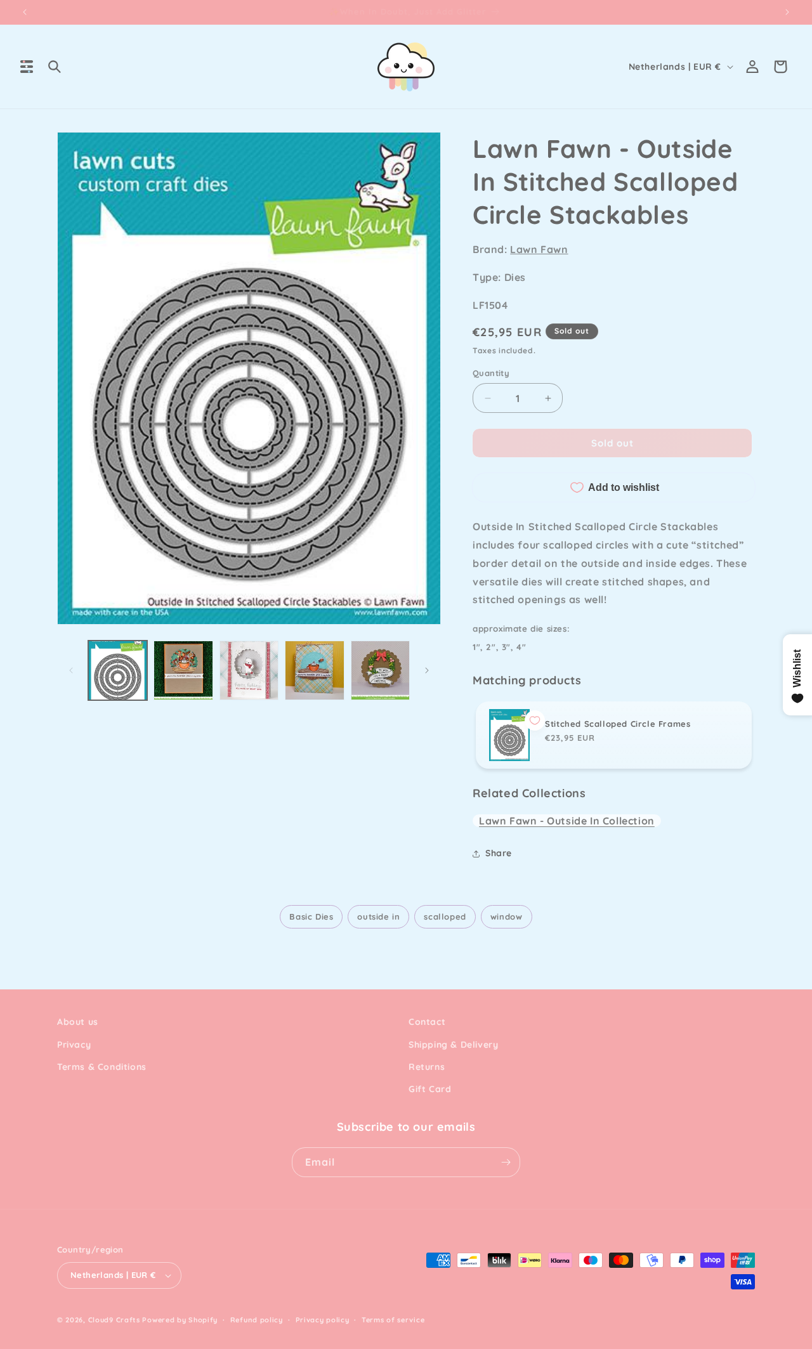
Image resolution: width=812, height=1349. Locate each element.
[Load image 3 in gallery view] (248, 670)
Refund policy (256, 1319)
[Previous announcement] (25, 12)
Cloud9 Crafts (114, 1319)
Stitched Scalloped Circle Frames (617, 724)
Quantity (491, 373)
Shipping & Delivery (453, 1044)
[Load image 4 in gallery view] (314, 670)
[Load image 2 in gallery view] (183, 670)
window (506, 916)
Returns (427, 1066)
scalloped (445, 916)
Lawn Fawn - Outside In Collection (567, 820)
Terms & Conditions (102, 1066)
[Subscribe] (506, 1162)
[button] (27, 67)
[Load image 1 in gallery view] (117, 670)
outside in (378, 916)
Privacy (74, 1044)
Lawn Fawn (539, 249)
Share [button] (498, 853)
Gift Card (430, 1089)
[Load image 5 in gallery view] (380, 670)
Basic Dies (311, 916)
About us (77, 1021)
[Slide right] (427, 670)
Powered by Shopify (180, 1319)
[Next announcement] (787, 12)
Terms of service (393, 1319)
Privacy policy (323, 1319)
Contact (427, 1021)
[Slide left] (71, 670)
